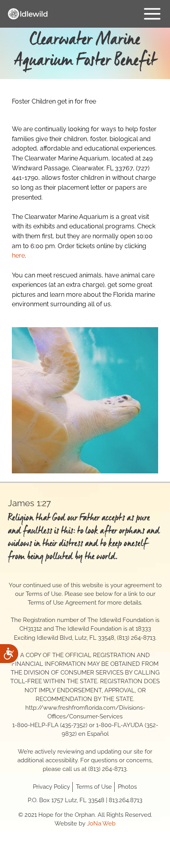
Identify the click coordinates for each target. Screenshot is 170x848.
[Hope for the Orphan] (27, 13)
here (18, 255)
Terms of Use (94, 786)
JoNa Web (101, 823)
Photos (127, 786)
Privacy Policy (51, 786)
